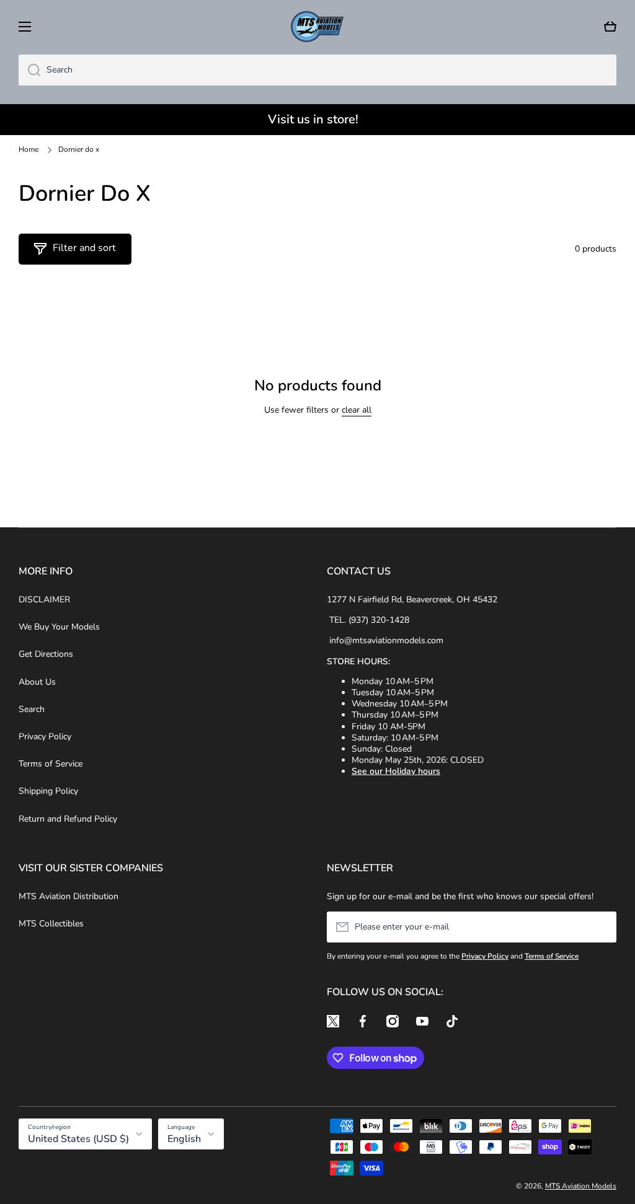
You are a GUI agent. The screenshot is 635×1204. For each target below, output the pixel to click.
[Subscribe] (600, 927)
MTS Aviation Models (580, 1186)
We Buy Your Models (59, 627)
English (184, 1139)
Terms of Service (50, 764)
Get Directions (46, 654)
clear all (356, 410)
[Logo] (317, 26)
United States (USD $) (78, 1139)
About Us (37, 682)
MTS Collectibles (51, 923)
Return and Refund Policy (68, 819)
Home (28, 149)
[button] (610, 26)
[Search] (29, 70)
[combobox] (317, 70)
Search (32, 709)
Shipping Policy (48, 791)
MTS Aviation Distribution (68, 896)
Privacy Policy (45, 736)
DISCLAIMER (44, 599)
